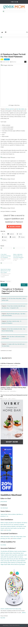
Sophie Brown (4, 514)
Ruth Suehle (13, 528)
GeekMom (7, 59)
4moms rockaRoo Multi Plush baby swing (11, 608)
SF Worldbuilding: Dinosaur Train (5, 285)
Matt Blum (19, 514)
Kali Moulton (19, 526)
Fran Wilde (3, 545)
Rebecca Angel (4, 522)
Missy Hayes (19, 536)
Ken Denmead (4, 508)
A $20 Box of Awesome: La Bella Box (10, 363)
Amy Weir (8, 530)
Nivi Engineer (17, 522)
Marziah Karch (7, 524)
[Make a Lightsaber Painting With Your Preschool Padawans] (18, 250)
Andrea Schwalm (17, 538)
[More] (23, 612)
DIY (2, 59)
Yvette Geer (13, 536)
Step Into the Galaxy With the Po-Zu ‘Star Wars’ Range (6, 271)
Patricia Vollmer (12, 514)
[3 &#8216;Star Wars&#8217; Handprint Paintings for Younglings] (6, 250)
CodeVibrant (22, 625)
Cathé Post (7, 528)
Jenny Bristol (4, 501)
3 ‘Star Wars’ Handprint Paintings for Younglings (6, 256)
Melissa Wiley (14, 365)
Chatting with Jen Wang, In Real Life (24, 285)
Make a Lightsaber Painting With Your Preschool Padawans (18, 256)
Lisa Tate (19, 528)
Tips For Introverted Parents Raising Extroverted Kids (14, 395)
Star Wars (8, 281)
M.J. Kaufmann (15, 524)
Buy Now (3, 617)
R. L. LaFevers (13, 398)
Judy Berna (11, 522)
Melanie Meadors (11, 526)
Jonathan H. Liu (4, 516)
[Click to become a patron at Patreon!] (14, 226)
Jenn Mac (7, 538)
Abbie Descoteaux (5, 536)
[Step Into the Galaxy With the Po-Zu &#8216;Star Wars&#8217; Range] (6, 265)
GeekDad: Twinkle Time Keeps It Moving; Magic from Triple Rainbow (13, 388)
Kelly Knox (14, 61)
